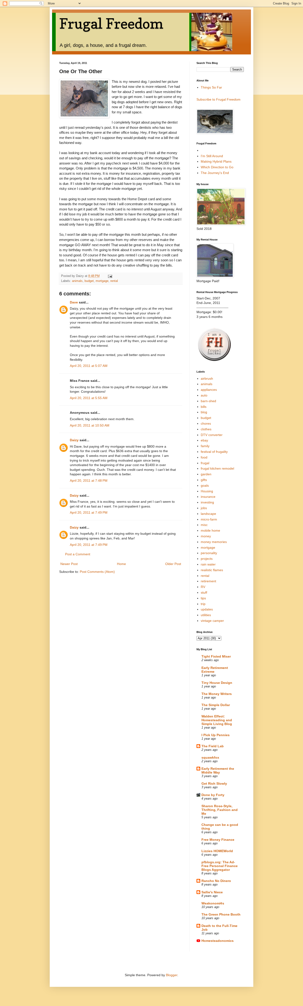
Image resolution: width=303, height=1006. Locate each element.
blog (204, 412)
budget (89, 281)
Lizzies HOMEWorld (217, 851)
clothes (206, 429)
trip (203, 604)
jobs (204, 508)
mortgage (102, 281)
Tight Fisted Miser (216, 656)
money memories (214, 542)
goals (205, 485)
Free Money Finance (217, 839)
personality (209, 553)
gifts (204, 480)
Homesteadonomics (217, 941)
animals (77, 281)
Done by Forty (212, 795)
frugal (205, 463)
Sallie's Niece (212, 892)
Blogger (171, 975)
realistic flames (212, 570)
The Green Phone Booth (221, 914)
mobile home (210, 530)
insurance (208, 497)
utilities (206, 615)
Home (121, 564)
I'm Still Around (212, 156)
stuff (204, 592)
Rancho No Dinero (216, 881)
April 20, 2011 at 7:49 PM (88, 512)
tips (203, 598)
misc (204, 525)
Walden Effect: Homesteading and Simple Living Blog (216, 720)
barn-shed (208, 401)
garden (206, 474)
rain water (208, 564)
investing (207, 502)
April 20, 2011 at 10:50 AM (89, 425)
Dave (74, 302)
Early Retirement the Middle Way (217, 770)
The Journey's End (215, 173)
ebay (204, 440)
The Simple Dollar (215, 705)
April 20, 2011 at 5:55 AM (88, 398)
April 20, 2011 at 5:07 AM (88, 366)
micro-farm (209, 519)
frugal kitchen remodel (217, 468)
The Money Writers (216, 694)
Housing (207, 491)
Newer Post (69, 564)
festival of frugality (214, 452)
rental (114, 281)
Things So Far (211, 87)
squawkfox (210, 757)
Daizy (74, 440)
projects (207, 559)
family (205, 446)
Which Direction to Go (217, 167)
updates (207, 609)
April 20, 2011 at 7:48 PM (88, 480)
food (204, 457)
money (206, 536)
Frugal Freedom (111, 23)
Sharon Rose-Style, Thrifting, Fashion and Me (219, 809)
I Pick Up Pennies (215, 735)
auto (204, 395)
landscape (208, 514)
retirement (208, 581)
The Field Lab (212, 746)
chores (206, 423)
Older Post (173, 564)
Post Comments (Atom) (97, 572)
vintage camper (212, 621)
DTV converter (212, 435)
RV (203, 587)
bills (203, 407)
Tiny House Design (216, 683)
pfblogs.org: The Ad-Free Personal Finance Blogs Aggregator (219, 866)
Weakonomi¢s (212, 903)
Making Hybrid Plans (216, 161)
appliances (209, 390)
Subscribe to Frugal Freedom (218, 99)
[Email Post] (110, 276)
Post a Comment (77, 554)
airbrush (207, 378)
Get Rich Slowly (214, 783)
